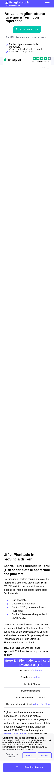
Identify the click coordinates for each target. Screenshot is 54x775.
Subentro (37, 670)
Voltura (36, 677)
